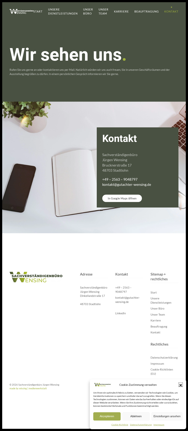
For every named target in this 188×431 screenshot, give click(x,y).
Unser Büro (157, 308)
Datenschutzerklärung (141, 424)
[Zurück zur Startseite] (21, 11)
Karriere (121, 11)
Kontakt (171, 11)
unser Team (104, 11)
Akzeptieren (107, 416)
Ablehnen (136, 416)
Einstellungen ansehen (166, 416)
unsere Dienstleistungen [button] (63, 11)
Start (38, 11)
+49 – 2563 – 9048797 (120, 179)
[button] (180, 385)
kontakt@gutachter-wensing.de (126, 184)
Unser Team (158, 314)
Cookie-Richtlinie (119, 424)
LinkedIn (120, 313)
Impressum (158, 424)
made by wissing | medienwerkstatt (28, 388)
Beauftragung (146, 11)
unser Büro (88, 11)
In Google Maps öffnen (122, 198)
